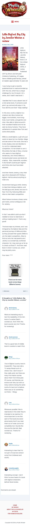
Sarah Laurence (13, 337)
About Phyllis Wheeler (15, 509)
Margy (10, 356)
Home (15, 505)
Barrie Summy (13, 307)
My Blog (15, 511)
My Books (15, 507)
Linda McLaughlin (14, 468)
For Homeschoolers (15, 513)
